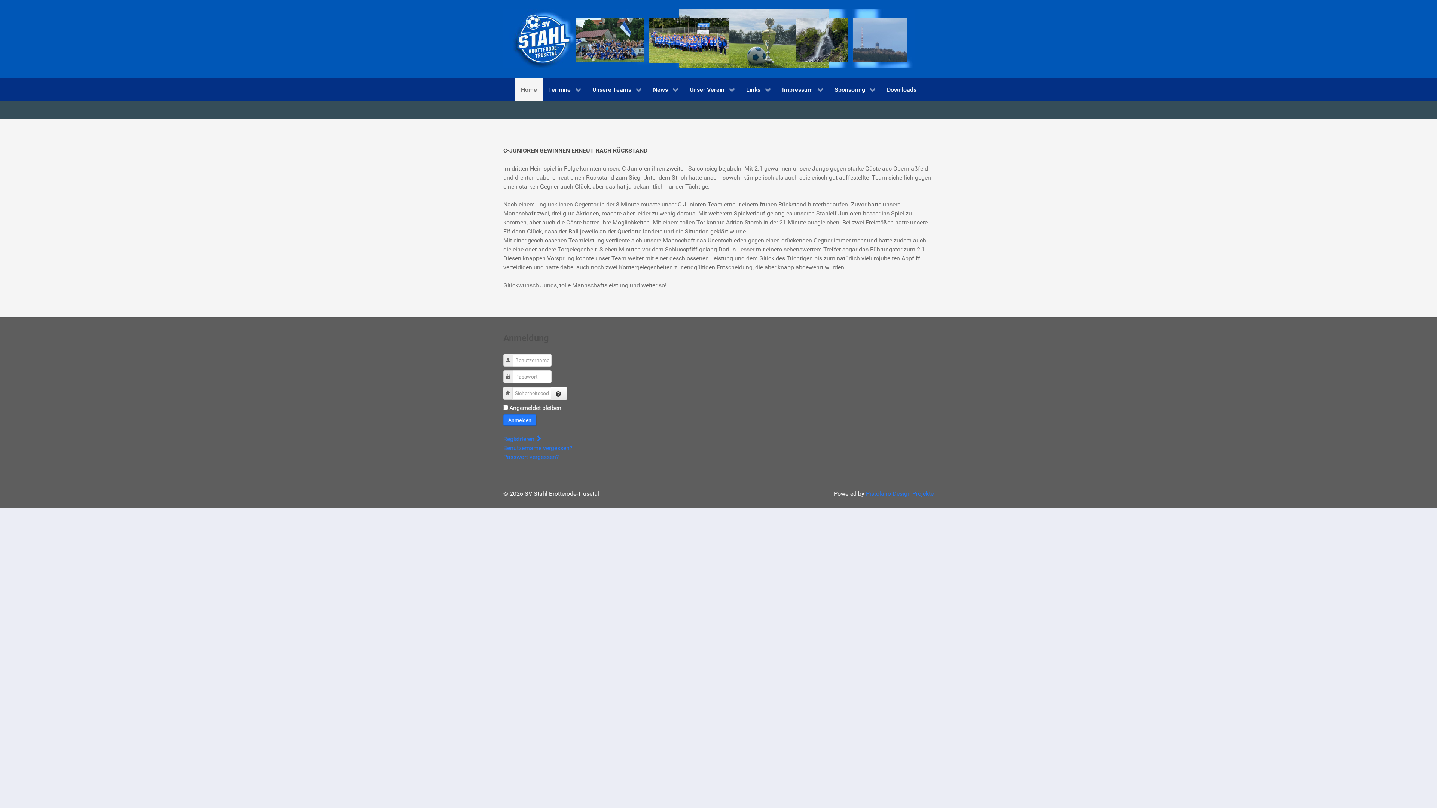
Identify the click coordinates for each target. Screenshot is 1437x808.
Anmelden (519, 420)
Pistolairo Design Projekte (900, 493)
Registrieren (519, 439)
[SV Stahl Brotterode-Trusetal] (709, 38)
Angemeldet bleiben (535, 407)
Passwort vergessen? (531, 456)
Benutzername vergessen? (538, 448)
